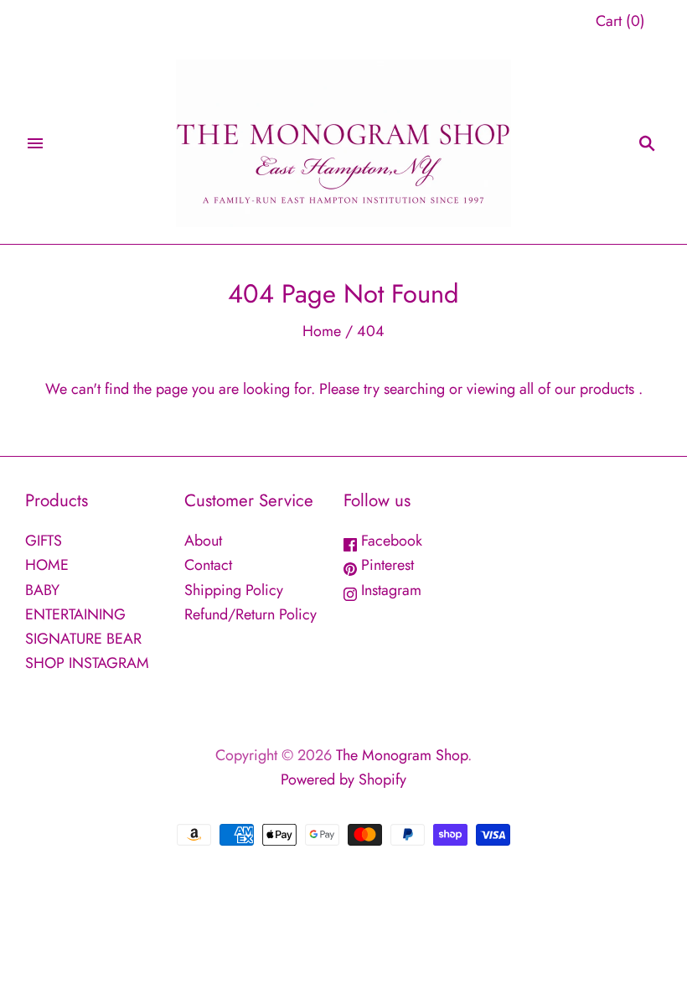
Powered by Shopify (343, 779)
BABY (42, 590)
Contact (208, 565)
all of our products (576, 389)
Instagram (389, 590)
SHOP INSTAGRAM (87, 663)
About (203, 540)
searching (414, 389)
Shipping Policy (233, 590)
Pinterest (385, 565)
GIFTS (43, 540)
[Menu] (35, 143)
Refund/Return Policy (250, 614)
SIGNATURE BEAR (83, 639)
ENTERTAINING (75, 614)
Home (321, 331)
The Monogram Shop (401, 755)
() (620, 21)
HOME (47, 565)
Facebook (389, 540)
